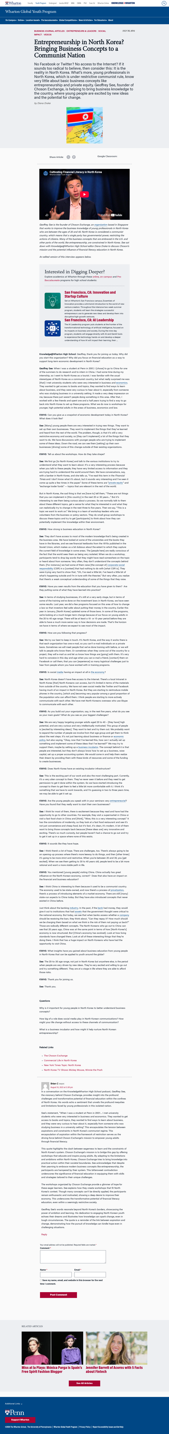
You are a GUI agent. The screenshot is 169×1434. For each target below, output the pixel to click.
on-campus (106, 277)
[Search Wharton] (164, 3)
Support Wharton (20, 1420)
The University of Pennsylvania (39, 1427)
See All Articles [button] (84, 1383)
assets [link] (78, 912)
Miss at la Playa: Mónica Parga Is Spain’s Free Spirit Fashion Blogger (52, 1370)
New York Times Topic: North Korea (62, 1065)
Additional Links (13, 1404)
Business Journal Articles (49, 31)
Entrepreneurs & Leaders (81, 31)
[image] (66, 156)
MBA (72, 3)
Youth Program (41, 3)
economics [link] (121, 383)
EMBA (79, 3)
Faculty (30, 3)
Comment (45, 1248)
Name (43, 1270)
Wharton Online (103, 3)
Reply (44, 1235)
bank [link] (100, 908)
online (96, 277)
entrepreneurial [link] (118, 801)
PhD (85, 3)
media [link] (60, 672)
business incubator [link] (88, 747)
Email (77, 1270)
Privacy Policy (85, 1427)
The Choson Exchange (55, 1056)
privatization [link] (117, 890)
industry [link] (74, 908)
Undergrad (53, 3)
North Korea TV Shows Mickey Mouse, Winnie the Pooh (73, 1070)
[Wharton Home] (13, 3)
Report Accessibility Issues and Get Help (108, 1427)
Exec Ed (92, 3)
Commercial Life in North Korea (60, 1060)
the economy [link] (98, 672)
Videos (47, 35)
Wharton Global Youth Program (65, 1427)
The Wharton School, (18, 1427)
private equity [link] (116, 483)
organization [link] (100, 225)
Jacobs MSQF (64, 3)
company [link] (124, 915)
